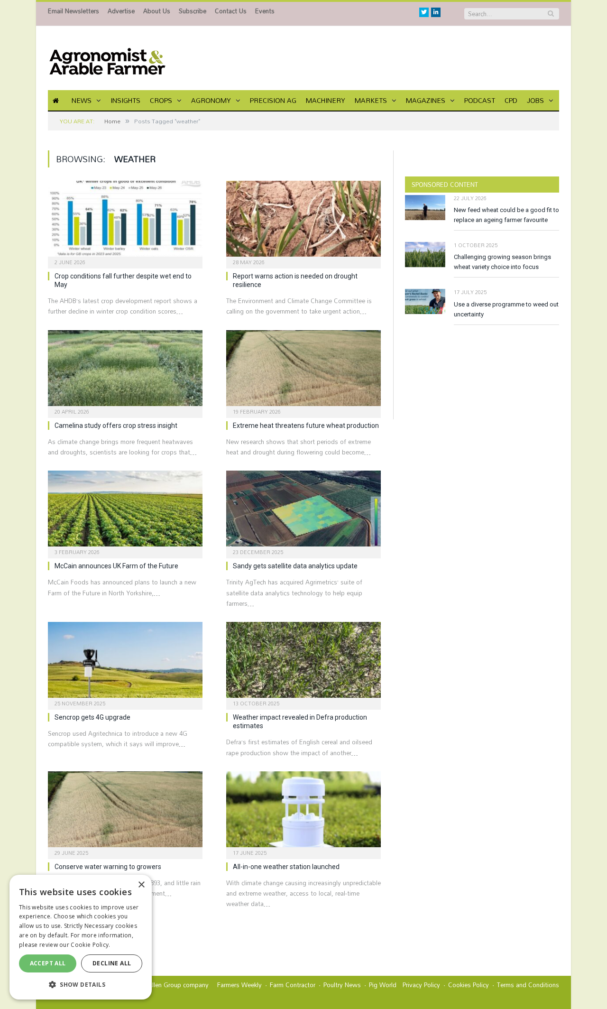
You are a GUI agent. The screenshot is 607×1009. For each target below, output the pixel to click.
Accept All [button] (48, 963)
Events (265, 11)
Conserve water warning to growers (108, 866)
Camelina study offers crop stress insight (116, 425)
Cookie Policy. (90, 945)
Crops (161, 100)
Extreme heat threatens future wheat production (306, 425)
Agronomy (211, 100)
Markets (371, 100)
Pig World (382, 985)
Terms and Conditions (528, 985)
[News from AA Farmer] (107, 58)
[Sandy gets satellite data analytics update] (303, 511)
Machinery (325, 100)
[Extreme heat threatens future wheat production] (303, 371)
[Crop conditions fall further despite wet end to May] (125, 221)
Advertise (121, 11)
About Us (156, 11)
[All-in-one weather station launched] (303, 812)
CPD (511, 100)
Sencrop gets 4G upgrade (92, 717)
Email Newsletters (73, 11)
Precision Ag (273, 100)
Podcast (479, 100)
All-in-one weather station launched (286, 866)
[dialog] (80, 937)
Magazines (425, 100)
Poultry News (342, 985)
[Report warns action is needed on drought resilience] (303, 221)
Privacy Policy (421, 985)
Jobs (535, 100)
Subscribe (192, 11)
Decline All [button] (111, 963)
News (82, 100)
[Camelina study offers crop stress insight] (125, 371)
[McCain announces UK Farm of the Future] (125, 511)
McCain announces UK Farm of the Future (116, 566)
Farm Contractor (292, 985)
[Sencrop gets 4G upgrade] (125, 663)
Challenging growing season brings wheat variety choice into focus (502, 261)
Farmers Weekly (239, 985)
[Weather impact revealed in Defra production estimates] (303, 663)
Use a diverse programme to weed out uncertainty (506, 309)
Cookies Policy (468, 985)
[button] (80, 984)
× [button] (141, 885)
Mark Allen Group (156, 985)
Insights (125, 100)
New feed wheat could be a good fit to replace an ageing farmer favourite (506, 214)
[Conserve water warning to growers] (125, 812)
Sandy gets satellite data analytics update (295, 566)
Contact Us (231, 11)
